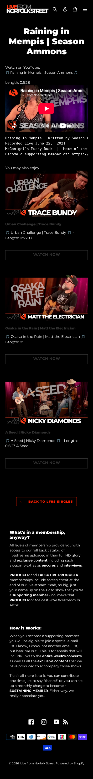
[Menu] (85, 9)
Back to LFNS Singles (50, 501)
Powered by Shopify (70, 763)
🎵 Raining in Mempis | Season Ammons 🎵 (41, 72)
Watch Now (46, 254)
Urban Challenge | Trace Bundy (33, 224)
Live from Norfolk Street (37, 763)
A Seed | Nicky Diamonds (28, 432)
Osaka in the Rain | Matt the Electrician (40, 328)
